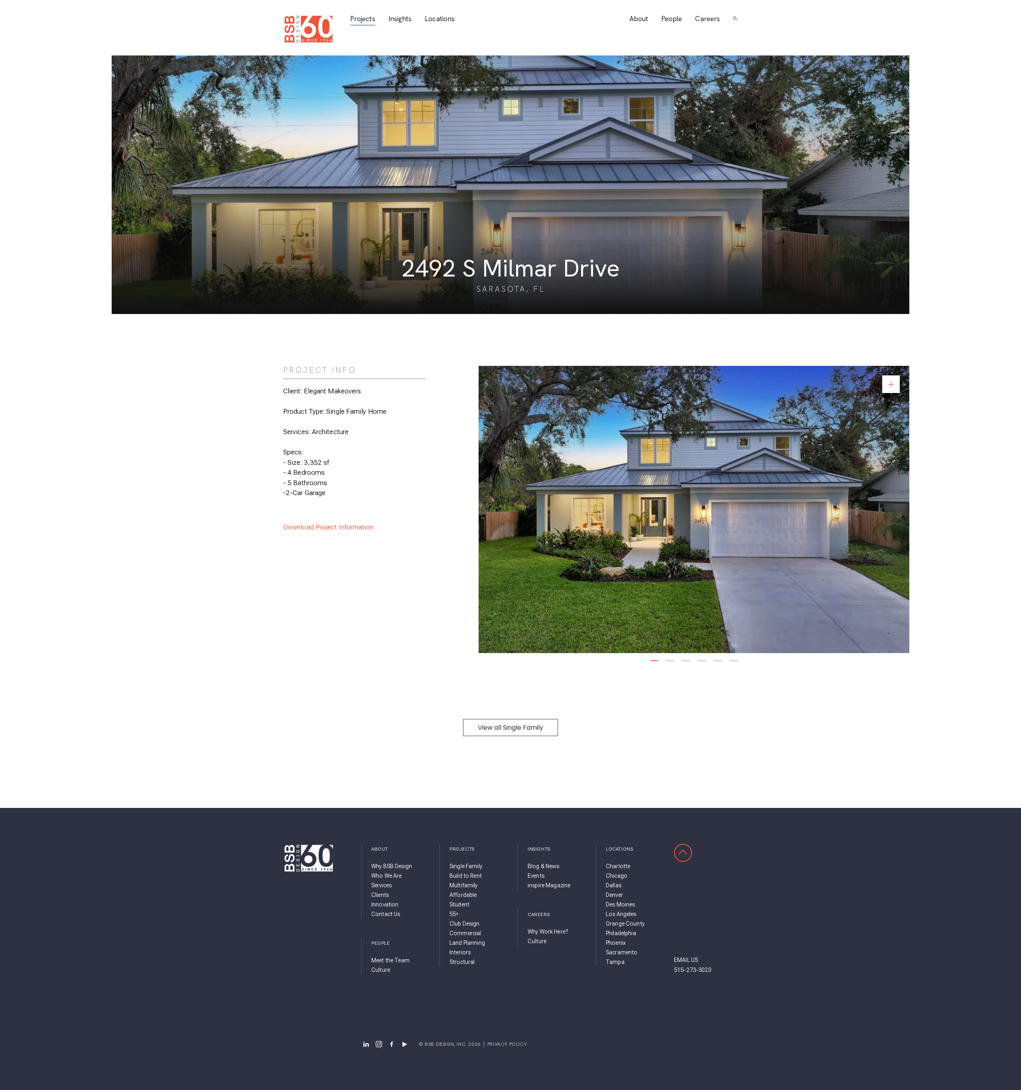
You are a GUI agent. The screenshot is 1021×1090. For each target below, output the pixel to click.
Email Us (686, 960)
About (638, 19)
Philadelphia (621, 933)
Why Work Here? (548, 931)
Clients (380, 895)
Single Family (465, 866)
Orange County (625, 923)
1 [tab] (654, 661)
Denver (614, 895)
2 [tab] (670, 661)
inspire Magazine (549, 885)
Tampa (615, 962)
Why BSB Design (391, 866)
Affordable (463, 895)
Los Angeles (621, 914)
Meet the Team (390, 960)
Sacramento (621, 952)
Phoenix (616, 943)
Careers (707, 19)
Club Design (464, 923)
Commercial (465, 933)
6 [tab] (734, 661)
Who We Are (386, 876)
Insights (400, 19)
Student (459, 904)
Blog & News (544, 866)
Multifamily (463, 885)
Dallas (613, 885)
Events (536, 876)
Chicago (616, 876)
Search (735, 19)
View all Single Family (510, 727)
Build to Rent (465, 876)
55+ (454, 914)
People (671, 19)
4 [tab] (702, 661)
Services (381, 885)
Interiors (460, 952)
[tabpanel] (694, 509)
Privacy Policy (507, 1044)
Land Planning (467, 943)
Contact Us (385, 914)
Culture (380, 970)
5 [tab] (718, 661)
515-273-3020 (693, 970)
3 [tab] (686, 661)
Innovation (384, 904)
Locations (440, 19)
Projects (362, 19)
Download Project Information (328, 527)
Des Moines (620, 904)
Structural (462, 962)
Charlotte (618, 866)
